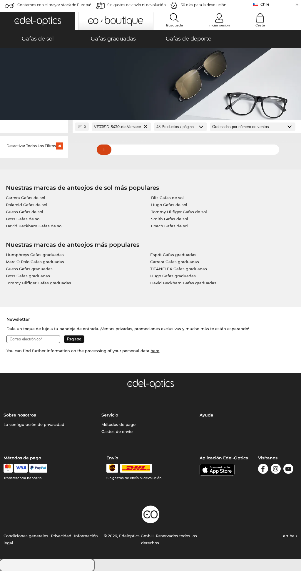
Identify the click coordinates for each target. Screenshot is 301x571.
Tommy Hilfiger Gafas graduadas (38, 283)
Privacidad (61, 535)
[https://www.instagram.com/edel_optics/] (276, 470)
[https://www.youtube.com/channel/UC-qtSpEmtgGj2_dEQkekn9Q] (288, 470)
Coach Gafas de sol (169, 226)
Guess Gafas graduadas (29, 268)
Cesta (260, 25)
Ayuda (206, 415)
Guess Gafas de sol (24, 211)
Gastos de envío (117, 431)
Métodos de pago (118, 424)
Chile (264, 4)
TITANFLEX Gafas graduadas (178, 268)
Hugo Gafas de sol (169, 204)
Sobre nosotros (20, 415)
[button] (37, 21)
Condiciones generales (26, 535)
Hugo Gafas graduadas (173, 275)
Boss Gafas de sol (23, 218)
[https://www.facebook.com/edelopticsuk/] (263, 470)
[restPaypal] (38, 468)
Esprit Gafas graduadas (173, 254)
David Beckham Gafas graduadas (183, 283)
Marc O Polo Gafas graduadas (35, 261)
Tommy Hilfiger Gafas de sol (179, 211)
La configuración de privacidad (34, 424)
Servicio (109, 415)
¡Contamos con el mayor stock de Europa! (53, 5)
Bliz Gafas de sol (167, 197)
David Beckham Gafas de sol (34, 226)
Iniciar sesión (219, 25)
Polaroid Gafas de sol (26, 204)
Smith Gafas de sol (169, 218)
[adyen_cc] (8, 468)
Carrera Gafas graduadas (174, 261)
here (154, 350)
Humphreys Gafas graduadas (35, 254)
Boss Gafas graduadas (28, 275)
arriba (289, 535)
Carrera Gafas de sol (25, 197)
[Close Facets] (34, 126)
